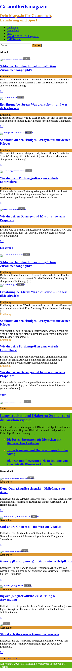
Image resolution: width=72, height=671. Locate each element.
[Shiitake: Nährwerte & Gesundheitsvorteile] (5, 623)
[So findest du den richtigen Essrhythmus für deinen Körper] (16, 132)
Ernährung (12, 27)
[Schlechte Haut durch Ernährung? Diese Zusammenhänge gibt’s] (15, 58)
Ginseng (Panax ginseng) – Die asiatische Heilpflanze (36, 561)
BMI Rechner (14, 39)
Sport (9, 33)
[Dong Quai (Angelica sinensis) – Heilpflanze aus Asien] (17, 477)
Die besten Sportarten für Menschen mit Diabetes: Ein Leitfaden (34, 441)
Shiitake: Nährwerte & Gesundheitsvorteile (29, 634)
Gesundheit (13, 30)
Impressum (12, 658)
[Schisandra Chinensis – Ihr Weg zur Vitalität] (19, 516)
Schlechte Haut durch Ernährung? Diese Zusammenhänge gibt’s (28, 68)
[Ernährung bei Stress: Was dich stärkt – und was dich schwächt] (12, 96)
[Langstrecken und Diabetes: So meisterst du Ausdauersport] (16, 401)
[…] (2, 91)
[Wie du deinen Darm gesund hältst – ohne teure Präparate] (13, 208)
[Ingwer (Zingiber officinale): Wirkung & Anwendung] (16, 585)
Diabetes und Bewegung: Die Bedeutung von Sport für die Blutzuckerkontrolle (37, 462)
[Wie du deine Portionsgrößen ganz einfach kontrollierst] (16, 170)
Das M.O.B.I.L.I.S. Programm (23, 36)
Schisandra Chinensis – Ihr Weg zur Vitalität (30, 526)
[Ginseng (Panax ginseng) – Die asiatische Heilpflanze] (14, 550)
